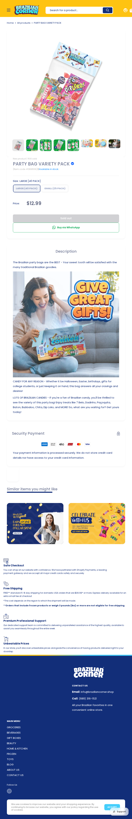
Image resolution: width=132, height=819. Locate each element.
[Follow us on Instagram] (9, 791)
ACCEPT (112, 807)
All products (23, 22)
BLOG (10, 764)
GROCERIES (14, 727)
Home (10, 22)
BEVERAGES (14, 732)
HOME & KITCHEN (17, 748)
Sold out (66, 218)
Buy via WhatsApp (68, 227)
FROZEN (11, 754)
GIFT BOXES (14, 738)
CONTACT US (15, 775)
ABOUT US (13, 770)
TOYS (10, 759)
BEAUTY (11, 743)
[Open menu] (8, 10)
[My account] (125, 10)
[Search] (107, 10)
